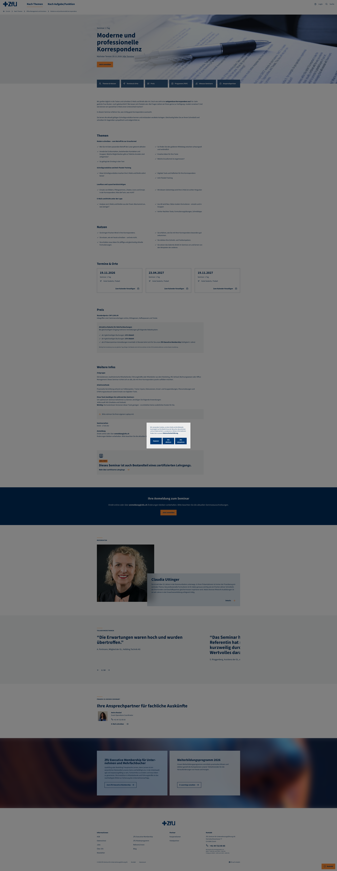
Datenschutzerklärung (170, 433)
